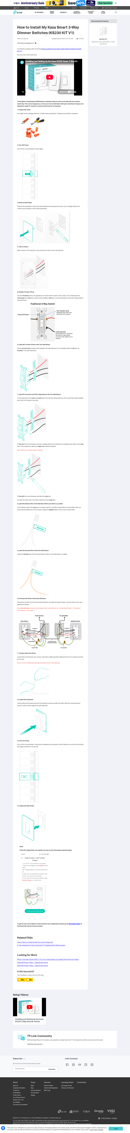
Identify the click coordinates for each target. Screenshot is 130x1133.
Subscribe (51, 1069)
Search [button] (116, 12)
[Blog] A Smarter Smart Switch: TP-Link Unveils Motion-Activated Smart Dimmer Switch (48, 959)
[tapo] (86, 1111)
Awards (33, 1095)
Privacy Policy (17, 1095)
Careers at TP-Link (18, 1100)
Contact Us (16, 1090)
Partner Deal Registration (51, 1088)
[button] (35, 44)
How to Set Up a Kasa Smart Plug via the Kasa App (35, 942)
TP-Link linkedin (86, 1064)
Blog (32, 1088)
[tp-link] (62, 1111)
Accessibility (16, 1102)
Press (33, 1082)
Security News (35, 1092)
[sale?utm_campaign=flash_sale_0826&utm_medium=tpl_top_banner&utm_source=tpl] (65, 3)
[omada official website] (36, 8)
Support (74, 8)
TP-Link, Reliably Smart (17, 12)
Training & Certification (67, 1088)
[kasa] (74, 1111)
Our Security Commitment (20, 1104)
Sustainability (16, 1092)
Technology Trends (66, 1085)
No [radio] (30, 980)
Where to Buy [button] (94, 8)
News (32, 1085)
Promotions (81, 1082)
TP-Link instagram (73, 1064)
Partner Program (48, 1085)
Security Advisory (36, 1090)
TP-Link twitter (92, 1064)
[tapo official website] (26, 8)
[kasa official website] (16, 8)
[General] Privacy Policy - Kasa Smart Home (32, 962)
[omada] (99, 1111)
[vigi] (111, 1111)
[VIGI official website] (46, 8)
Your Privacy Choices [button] (19, 1097)
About (15, 1082)
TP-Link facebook (67, 1064)
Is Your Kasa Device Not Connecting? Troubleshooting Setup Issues (41, 945)
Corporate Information (19, 1088)
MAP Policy (47, 1090)
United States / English (110, 8)
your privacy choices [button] (96, 1129)
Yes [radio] (22, 980)
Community (83, 8)
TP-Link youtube (79, 1064)
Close (116, 3)
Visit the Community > (35, 1044)
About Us (15, 1085)
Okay (116, 1129)
